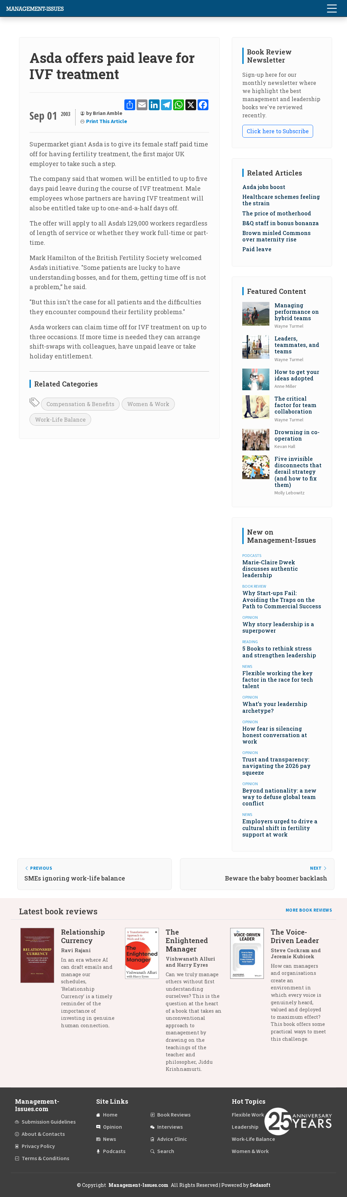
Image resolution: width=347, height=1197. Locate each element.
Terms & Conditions (45, 1158)
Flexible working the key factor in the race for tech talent (277, 679)
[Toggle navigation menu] (332, 8)
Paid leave (256, 249)
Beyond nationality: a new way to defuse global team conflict (279, 797)
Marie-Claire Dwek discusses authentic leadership (270, 569)
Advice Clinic (172, 1139)
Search (165, 1151)
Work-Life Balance (60, 419)
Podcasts (114, 1151)
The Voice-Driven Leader (295, 936)
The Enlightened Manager (187, 940)
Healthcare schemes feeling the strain (281, 200)
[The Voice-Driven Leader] (250, 988)
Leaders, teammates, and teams (296, 345)
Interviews (170, 1127)
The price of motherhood (276, 213)
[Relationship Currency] (40, 981)
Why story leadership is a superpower (278, 627)
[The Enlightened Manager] (145, 1003)
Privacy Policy (38, 1146)
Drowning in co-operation (297, 435)
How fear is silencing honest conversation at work (274, 735)
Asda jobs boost (263, 186)
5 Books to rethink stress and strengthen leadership (279, 651)
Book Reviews (173, 1115)
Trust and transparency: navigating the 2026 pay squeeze (276, 766)
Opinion (112, 1127)
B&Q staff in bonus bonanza (280, 223)
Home (110, 1115)
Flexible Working (251, 1115)
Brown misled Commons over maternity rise (276, 236)
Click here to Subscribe (278, 131)
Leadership (245, 1127)
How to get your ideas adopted (296, 375)
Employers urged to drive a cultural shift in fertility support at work (280, 828)
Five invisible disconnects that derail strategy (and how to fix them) (298, 471)
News (109, 1139)
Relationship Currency (83, 936)
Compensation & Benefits (80, 403)
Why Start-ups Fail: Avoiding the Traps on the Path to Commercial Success (281, 599)
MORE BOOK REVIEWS (309, 910)
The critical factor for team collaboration (295, 405)
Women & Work (148, 403)
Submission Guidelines (49, 1122)
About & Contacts (43, 1134)
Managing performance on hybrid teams (296, 312)
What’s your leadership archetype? (274, 707)
